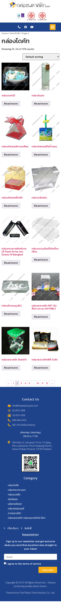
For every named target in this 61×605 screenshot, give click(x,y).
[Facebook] (25, 27)
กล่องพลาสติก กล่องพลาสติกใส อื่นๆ (26, 518)
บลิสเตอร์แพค (15, 504)
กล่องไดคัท (15, 33)
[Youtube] (31, 27)
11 (42, 383)
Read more (11, 103)
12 (47, 383)
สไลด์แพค (13, 499)
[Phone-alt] (19, 27)
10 (38, 383)
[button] (53, 27)
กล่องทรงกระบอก (17, 490)
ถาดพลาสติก (14, 513)
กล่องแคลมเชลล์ (16, 508)
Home (5, 33)
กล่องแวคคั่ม (14, 494)
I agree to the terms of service (24, 564)
